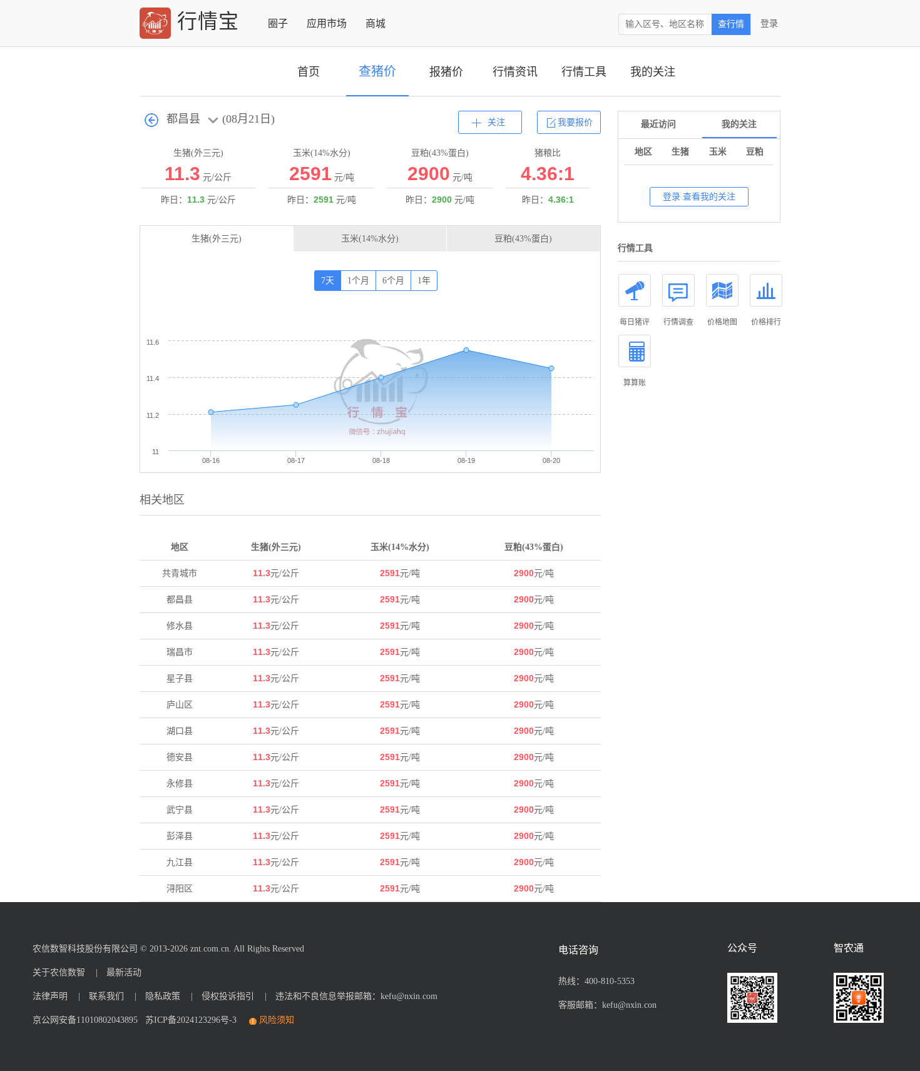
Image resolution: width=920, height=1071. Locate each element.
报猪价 (446, 72)
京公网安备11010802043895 (85, 1020)
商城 (375, 23)
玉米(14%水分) (370, 238)
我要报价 (575, 122)
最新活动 (123, 972)
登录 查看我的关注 (699, 196)
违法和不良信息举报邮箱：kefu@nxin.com (356, 996)
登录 (769, 23)
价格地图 (722, 322)
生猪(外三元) (217, 238)
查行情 (731, 24)
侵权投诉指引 (228, 996)
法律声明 (50, 996)
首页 (308, 72)
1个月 (358, 280)
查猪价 (377, 71)
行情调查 (678, 322)
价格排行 (766, 322)
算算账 (634, 382)
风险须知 (276, 1020)
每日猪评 (635, 322)
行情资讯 (515, 72)
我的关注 (652, 72)
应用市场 (327, 23)
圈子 (278, 23)
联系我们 (106, 996)
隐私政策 (162, 996)
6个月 (393, 280)
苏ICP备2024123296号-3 (188, 1020)
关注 (496, 122)
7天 (327, 280)
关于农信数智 (59, 972)
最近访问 (658, 124)
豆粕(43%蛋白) (523, 238)
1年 (424, 280)
